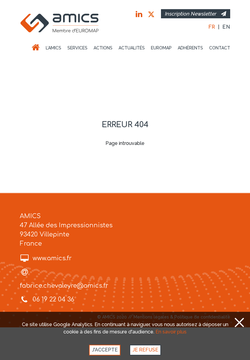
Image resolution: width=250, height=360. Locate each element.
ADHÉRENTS (190, 47)
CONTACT (219, 47)
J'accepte (105, 350)
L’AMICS (53, 47)
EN (226, 27)
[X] (151, 14)
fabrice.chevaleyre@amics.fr (64, 285)
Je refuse (145, 350)
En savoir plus (171, 332)
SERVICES (77, 47)
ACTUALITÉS (132, 47)
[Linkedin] (139, 14)
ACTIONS (103, 47)
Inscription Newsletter (190, 14)
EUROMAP (161, 47)
